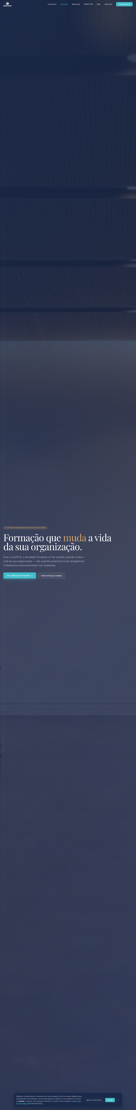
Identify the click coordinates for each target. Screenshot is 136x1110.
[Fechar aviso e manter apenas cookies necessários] (118, 1100)
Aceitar (110, 1100)
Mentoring (76, 4)
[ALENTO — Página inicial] (7, 4)
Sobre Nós (108, 4)
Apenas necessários (94, 1100)
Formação (64, 4)
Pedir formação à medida (51, 576)
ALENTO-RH (88, 4)
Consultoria (52, 4)
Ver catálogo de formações (18, 576)
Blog (98, 4)
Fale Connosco (124, 4)
